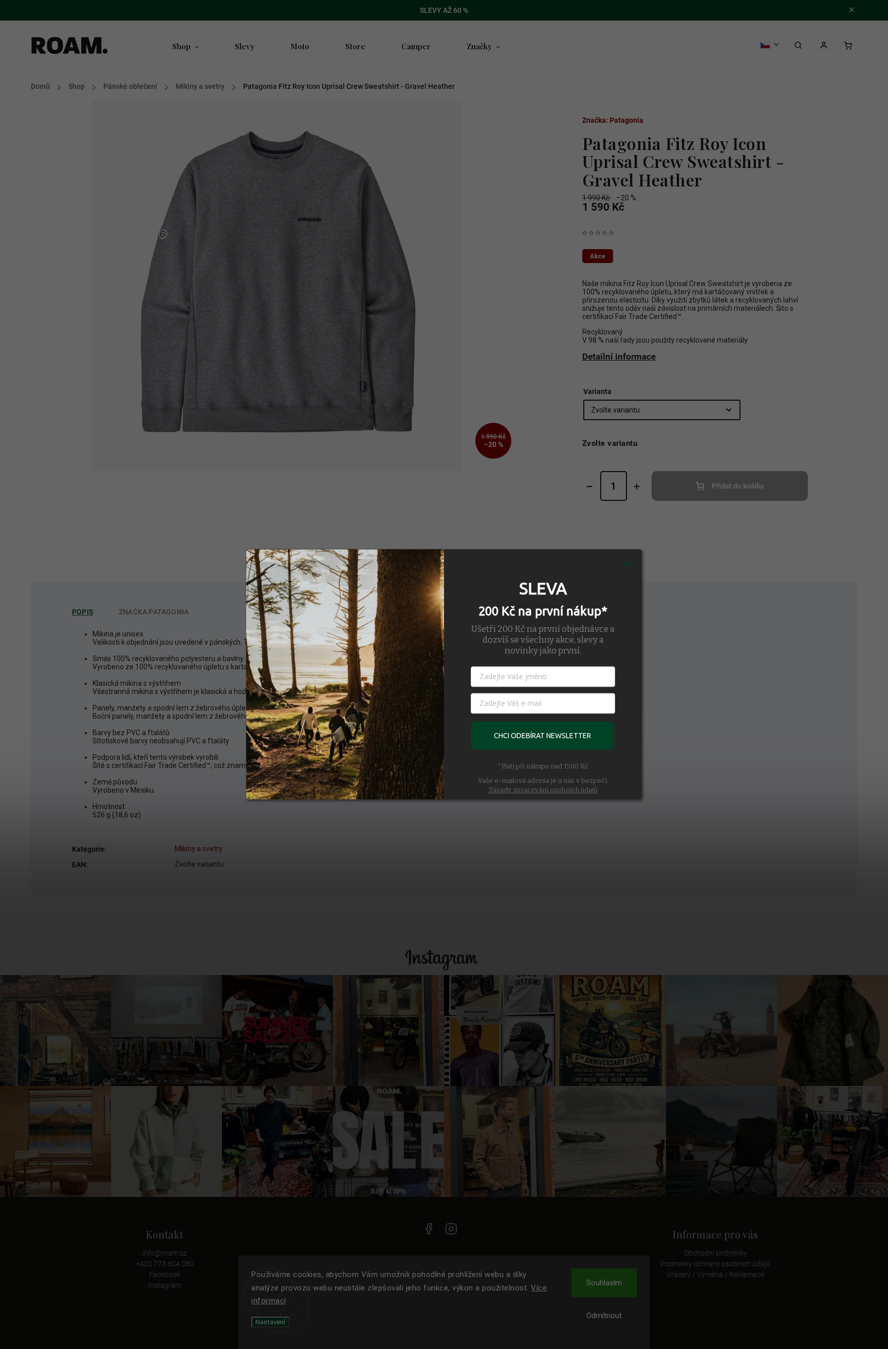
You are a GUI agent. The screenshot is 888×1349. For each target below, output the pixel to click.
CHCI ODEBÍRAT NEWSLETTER (542, 736)
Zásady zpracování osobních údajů (543, 790)
